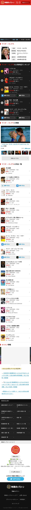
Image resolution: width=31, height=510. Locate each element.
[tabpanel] (15, 355)
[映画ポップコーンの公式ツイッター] (15, 479)
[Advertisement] (15, 21)
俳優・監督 (15, 39)
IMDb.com (27, 148)
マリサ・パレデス (13, 144)
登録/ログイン (25, 2)
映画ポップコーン (5, 39)
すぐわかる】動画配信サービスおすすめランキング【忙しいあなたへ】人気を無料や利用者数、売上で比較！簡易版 (15, 384)
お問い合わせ (16, 471)
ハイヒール (5, 144)
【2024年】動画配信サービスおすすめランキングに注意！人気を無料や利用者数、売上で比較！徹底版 (15, 375)
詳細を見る (15, 456)
